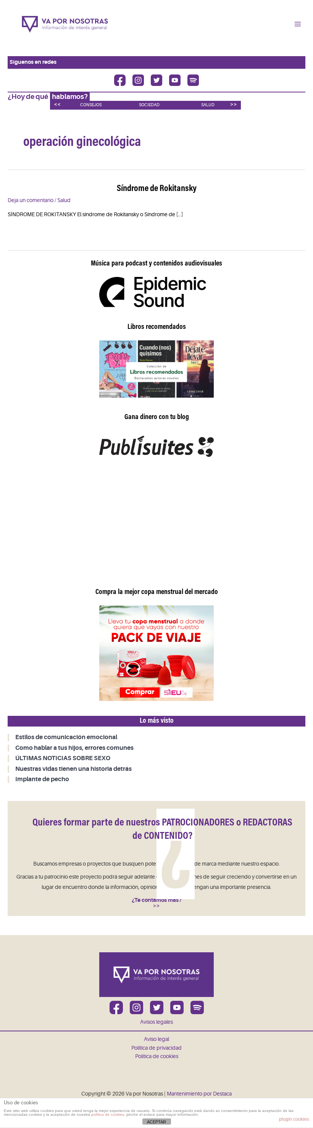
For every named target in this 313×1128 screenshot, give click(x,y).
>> (233, 104)
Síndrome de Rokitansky (157, 188)
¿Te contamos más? (157, 900)
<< (57, 104)
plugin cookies (294, 1119)
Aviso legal (156, 1039)
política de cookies (107, 1114)
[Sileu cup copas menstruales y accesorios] (156, 653)
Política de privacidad (156, 1048)
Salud (208, 104)
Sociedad (149, 104)
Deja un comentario (30, 200)
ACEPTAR (156, 1122)
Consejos (91, 104)
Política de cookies (156, 1056)
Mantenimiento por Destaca (199, 1094)
